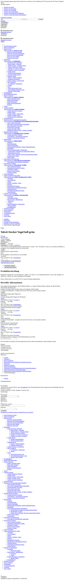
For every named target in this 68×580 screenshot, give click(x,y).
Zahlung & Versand (9, 365)
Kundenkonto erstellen (7, 412)
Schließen (3, 577)
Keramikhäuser (8, 92)
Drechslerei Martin (15, 550)
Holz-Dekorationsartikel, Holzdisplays (17, 150)
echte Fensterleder (8, 174)
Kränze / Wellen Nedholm (17, 443)
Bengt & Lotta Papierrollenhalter (15, 53)
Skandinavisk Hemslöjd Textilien (16, 168)
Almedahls (10, 178)
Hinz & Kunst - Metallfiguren (15, 199)
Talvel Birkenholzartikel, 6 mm (19, 456)
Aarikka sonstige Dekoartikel (15, 117)
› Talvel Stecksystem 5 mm (14, 88)
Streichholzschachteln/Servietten (15, 190)
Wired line (13, 553)
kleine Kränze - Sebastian (17, 430)
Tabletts (9, 181)
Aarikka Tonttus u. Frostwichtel (15, 80)
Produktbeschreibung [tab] (10, 265)
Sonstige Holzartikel (12, 145)
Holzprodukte (7, 499)
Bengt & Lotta (8, 418)
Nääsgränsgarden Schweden (14, 126)
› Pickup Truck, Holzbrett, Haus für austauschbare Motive (22, 154)
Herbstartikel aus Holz (16, 511)
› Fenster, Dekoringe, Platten (14, 67)
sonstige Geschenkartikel (10, 547)
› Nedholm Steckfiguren (13, 79)
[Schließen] (1, 29)
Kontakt (6, 357)
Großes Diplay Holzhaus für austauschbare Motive (24, 510)
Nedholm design (11, 76)
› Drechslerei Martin (12, 198)
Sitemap (6, 378)
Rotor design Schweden (13, 127)
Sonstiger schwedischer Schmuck (16, 138)
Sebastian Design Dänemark (14, 62)
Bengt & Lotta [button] (8, 49)
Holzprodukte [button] (7, 139)
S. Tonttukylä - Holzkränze (18, 449)
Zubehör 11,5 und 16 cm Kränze (19, 434)
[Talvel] (3, 236)
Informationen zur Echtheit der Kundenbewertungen (17, 362)
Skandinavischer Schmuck (11, 493)
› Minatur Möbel (11, 205)
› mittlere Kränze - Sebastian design (16, 65)
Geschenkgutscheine (9, 213)
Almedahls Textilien (12, 169)
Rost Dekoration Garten (10, 46)
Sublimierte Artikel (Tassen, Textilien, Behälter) (19, 130)
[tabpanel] (34, 275)
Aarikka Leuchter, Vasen (13, 115)
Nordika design (11, 71)
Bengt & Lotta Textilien (13, 171)
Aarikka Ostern (11, 112)
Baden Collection (8, 462)
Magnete (9, 184)
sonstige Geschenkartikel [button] (10, 193)
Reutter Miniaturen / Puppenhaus (16, 204)
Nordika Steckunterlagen (17, 439)
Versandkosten (17, 257)
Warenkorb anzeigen (6, 40)
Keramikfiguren (11, 207)
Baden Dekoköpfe (12, 101)
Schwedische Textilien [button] (10, 163)
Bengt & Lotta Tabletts (13, 56)
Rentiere (9, 104)
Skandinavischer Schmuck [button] (11, 132)
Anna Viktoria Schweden (14, 123)
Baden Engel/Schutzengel (14, 103)
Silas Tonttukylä (11, 82)
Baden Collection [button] (8, 95)
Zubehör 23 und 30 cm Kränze (19, 436)
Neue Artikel (7, 216)
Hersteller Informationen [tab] (10, 267)
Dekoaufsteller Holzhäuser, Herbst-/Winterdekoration (21, 147)
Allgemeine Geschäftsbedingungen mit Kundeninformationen (20, 368)
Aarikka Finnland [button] (8, 108)
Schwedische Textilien (10, 520)
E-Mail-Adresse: (5, 405)
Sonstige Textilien (12, 172)
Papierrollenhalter (12, 144)
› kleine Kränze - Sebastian (14, 64)
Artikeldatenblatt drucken (7, 262)
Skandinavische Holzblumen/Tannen (17, 187)
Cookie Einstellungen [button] (9, 372)
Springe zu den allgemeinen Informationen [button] (15, 14)
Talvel (9, 86)
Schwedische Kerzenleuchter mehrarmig (17, 162)
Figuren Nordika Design (17, 440)
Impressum (7, 363)
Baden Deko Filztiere (12, 100)
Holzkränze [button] (7, 59)
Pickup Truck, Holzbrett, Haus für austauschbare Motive (25, 513)
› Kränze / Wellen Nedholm (14, 77)
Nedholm (9, 142)
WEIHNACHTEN (9, 208)
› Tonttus (9, 85)
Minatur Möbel (14, 558)
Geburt (12, 555)
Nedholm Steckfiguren (16, 445)
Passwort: (3, 407)
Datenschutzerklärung (9, 366)
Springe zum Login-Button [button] (11, 11)
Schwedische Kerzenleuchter (11, 517)
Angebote (6, 214)
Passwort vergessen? (28, 412)
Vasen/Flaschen (11, 192)
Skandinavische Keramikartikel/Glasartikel (15, 483)
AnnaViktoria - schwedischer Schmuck (17, 136)
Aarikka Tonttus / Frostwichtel (15, 114)
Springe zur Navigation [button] (10, 8)
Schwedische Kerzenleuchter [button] (11, 159)
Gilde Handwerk (8, 118)
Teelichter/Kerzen (12, 189)
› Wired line (10, 201)
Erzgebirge (10, 196)
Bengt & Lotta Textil (12, 58)
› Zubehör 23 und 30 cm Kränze (15, 70)
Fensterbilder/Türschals (13, 186)
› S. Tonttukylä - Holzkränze (14, 83)
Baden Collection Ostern (13, 98)
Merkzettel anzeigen (6, 32)
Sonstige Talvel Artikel (17, 457)
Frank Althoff (10, 157)
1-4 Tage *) (17, 245)
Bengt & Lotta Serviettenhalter (15, 55)
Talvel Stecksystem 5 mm (17, 454)
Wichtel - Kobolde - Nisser (14, 183)
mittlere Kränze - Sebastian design (19, 431)
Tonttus (13, 451)
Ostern (5, 106)
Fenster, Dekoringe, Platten (18, 433)
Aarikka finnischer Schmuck (14, 111)
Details (2, 298)
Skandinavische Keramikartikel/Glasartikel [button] (15, 120)
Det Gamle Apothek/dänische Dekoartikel (18, 124)
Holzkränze (7, 427)
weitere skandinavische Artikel (12, 531)
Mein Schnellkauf (8, 360)
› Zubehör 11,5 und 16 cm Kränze (16, 68)
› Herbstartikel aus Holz (13, 153)
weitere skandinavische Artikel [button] (12, 175)
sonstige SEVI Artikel (13, 156)
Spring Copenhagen (9, 47)
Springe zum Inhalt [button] (9, 7)
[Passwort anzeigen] (16, 409)
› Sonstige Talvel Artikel (13, 91)
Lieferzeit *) (7, 359)
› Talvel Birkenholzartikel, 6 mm (15, 89)
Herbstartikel (7, 211)
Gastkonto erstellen (18, 412)
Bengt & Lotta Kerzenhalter (14, 52)
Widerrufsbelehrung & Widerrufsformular (15, 369)
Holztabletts (10, 148)
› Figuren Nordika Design (14, 74)
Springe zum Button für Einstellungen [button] (14, 13)
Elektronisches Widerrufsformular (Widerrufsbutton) (17, 371)
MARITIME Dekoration (10, 94)
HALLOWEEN (8, 210)
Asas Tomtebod (11, 180)
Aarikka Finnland (8, 472)
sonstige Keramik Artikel (13, 129)
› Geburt (9, 202)
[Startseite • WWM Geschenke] (6, 17)
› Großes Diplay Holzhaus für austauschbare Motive (21, 151)
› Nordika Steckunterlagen (14, 73)
